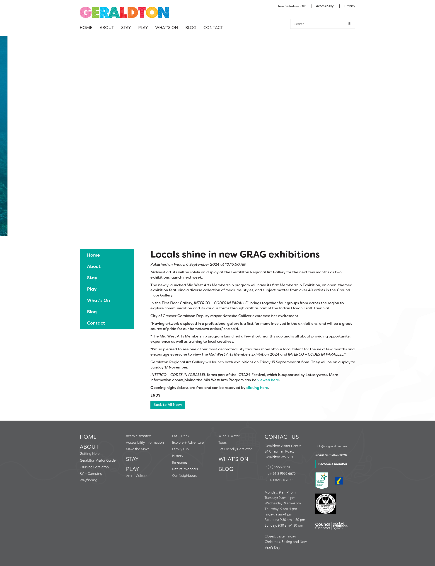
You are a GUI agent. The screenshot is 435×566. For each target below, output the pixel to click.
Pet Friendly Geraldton (235, 448)
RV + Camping (91, 473)
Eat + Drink (180, 435)
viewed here (268, 380)
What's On (166, 28)
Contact (213, 28)
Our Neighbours (184, 475)
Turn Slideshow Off (291, 6)
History (177, 455)
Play (143, 28)
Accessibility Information (145, 442)
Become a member (332, 464)
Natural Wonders (185, 468)
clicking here (257, 387)
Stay (126, 28)
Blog (190, 28)
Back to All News (167, 404)
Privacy (349, 6)
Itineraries (179, 462)
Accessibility (325, 6)
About (107, 28)
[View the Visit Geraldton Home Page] (124, 12)
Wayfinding (88, 479)
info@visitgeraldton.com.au (333, 446)
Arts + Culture (136, 475)
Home (86, 28)
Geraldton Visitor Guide (98, 460)
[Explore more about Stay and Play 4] (217, 136)
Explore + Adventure (188, 442)
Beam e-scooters (138, 435)
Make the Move (138, 448)
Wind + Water (228, 435)
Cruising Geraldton (94, 466)
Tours (222, 442)
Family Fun (180, 448)
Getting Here (89, 453)
